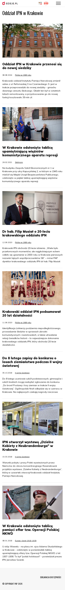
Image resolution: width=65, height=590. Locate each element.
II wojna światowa (22, 373)
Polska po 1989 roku (23, 75)
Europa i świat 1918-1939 (25, 541)
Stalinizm (19, 162)
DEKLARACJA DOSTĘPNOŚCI (50, 577)
